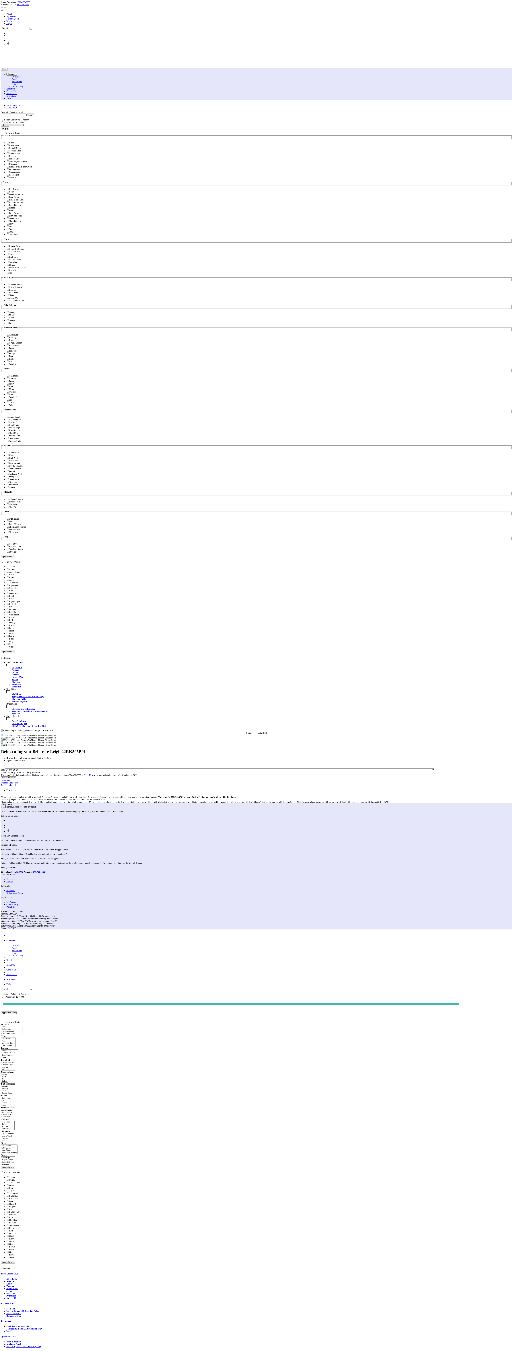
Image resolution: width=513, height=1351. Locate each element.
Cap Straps (13, 544)
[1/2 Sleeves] (9, 1146)
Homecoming (15, 164)
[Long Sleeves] (9, 1150)
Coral (11, 625)
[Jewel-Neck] (7, 1129)
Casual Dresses (15, 148)
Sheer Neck (14, 479)
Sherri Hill (16, 687)
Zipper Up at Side (16, 300)
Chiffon (12, 378)
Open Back (14, 262)
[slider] (461, 1004)
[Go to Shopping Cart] (2, 7)
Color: (4, 772)
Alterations (11, 979)
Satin (11, 394)
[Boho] (8, 1041)
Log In (9, 23)
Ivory (11, 628)
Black (11, 639)
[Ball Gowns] (8, 1039)
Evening (12, 156)
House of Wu (18, 677)
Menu (4, 69)
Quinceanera (14, 172)
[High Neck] (7, 1126)
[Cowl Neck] (7, 1122)
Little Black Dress (16, 200)
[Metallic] (4, 1077)
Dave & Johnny (19, 721)
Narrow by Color (12, 562)
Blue (11, 591)
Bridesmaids (14, 145)
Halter (11, 455)
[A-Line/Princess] (7, 1134)
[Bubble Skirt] (9, 1051)
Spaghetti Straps (16, 549)
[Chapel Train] (7, 1115)
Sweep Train (14, 435)
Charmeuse (14, 376)
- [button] (8, 665)
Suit (10, 226)
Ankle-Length (15, 417)
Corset (12, 254)
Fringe (12, 353)
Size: (3, 770)
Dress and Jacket (16, 194)
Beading (12, 337)
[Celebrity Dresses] (9, 1053)
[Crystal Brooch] (7, 1093)
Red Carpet (14, 175)
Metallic (12, 315)
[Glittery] (4, 1074)
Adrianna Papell (19, 723)
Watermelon (14, 615)
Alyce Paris (17, 667)
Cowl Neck (14, 452)
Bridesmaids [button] (11, 704)
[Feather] (6, 1103)
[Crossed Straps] (8, 1065)
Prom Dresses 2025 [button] (14, 662)
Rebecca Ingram (19, 701)
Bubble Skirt (14, 246)
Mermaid (13, 504)
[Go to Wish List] (5, 7)
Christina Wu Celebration (23, 709)
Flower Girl (14, 159)
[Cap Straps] (8, 1158)
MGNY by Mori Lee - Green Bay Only (29, 726)
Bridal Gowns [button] (12, 689)
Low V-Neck (14, 463)
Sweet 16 (13, 177)
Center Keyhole (15, 251)
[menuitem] (259, 14)
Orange (12, 623)
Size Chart (5, 780)
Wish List (10, 14)
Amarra (15, 670)
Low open (13, 292)
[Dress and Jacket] (8, 1043)
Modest (12, 208)
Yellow (12, 567)
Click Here (89, 775)
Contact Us (11, 879)
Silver (11, 644)
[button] (11, 74)
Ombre (12, 320)
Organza (12, 392)
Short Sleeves (15, 529)
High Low (13, 257)
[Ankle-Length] (7, 1110)
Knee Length (14, 430)
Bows (11, 340)
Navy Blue (13, 593)
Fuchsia (12, 612)
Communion (14, 153)
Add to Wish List (8, 778)
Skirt (11, 224)
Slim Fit (12, 507)
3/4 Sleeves (14, 521)
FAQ (8, 984)
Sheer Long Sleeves (17, 527)
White (11, 647)
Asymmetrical (15, 419)
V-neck (12, 487)
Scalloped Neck (15, 474)
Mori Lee (16, 682)
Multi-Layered (15, 259)
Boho (11, 192)
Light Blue (13, 585)
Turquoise (13, 583)
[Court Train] (7, 1117)
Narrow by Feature (13, 133)
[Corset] (9, 1057)
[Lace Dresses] (8, 1045)
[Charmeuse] (6, 1098)
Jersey (11, 384)
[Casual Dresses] (11, 1031)
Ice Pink (12, 604)
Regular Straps (15, 546)
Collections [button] (11, 940)
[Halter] (7, 1124)
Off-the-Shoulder (16, 466)
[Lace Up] (8, 1067)
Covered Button (16, 284)
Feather (12, 348)
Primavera (16, 684)
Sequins (12, 364)
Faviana (15, 675)
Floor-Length (14, 427)
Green (11, 575)
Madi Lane (17, 694)
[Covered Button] (8, 1062)
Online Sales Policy (9, 783)
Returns (9, 881)
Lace (11, 356)
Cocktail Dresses (16, 151)
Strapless (13, 482)
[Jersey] (6, 1105)
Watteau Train (15, 441)
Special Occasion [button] (13, 716)
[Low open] (8, 1069)
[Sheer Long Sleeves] (9, 1152)
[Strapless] (8, 1164)
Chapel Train (14, 422)
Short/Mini (13, 433)
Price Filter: (10, 122)
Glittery (12, 312)
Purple (12, 596)
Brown (12, 636)
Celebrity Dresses (16, 249)
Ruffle (11, 359)
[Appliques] (7, 1086)
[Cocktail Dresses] (11, 1034)
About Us (10, 890)
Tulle (11, 405)
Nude (11, 631)
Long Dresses (15, 205)
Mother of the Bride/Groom (20, 167)
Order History (12, 904)
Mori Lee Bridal (19, 699)
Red (11, 620)
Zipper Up (13, 298)
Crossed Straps (15, 287)
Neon (11, 318)
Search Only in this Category (16, 120)
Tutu (11, 232)
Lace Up (12, 290)
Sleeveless (13, 532)
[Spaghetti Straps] (8, 1162)
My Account (11, 16)
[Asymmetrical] (7, 1112)
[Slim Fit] (7, 1141)
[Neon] (4, 1079)
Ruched (12, 270)
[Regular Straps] (8, 1160)
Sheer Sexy (14, 218)
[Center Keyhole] (9, 1055)
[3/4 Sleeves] (9, 1148)
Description (11, 790)
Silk (10, 400)
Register (9, 21)
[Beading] (7, 1088)
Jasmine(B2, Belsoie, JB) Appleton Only (30, 711)
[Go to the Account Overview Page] (2, 10)
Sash (11, 361)
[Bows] (7, 1091)
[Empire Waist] (7, 1136)
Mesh (11, 389)
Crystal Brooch (15, 343)
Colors (15, 672)
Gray (11, 641)
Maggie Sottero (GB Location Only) (28, 696)
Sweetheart (13, 485)
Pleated (12, 265)
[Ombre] (4, 1081)
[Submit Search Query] (31, 989)
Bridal (11, 143)
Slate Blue (13, 588)
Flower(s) (13, 351)
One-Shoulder (15, 468)
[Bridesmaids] (11, 1029)
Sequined (13, 397)
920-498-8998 (24, 2)
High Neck (13, 458)
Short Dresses (15, 221)
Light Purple (14, 601)
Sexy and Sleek (15, 216)
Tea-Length (14, 438)
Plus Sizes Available (17, 267)
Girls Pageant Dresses (18, 161)
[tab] (259, 674)
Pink (11, 607)
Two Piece (13, 234)
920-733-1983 (23, 4)
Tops (11, 229)
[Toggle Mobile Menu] (2, 931)
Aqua (11, 580)
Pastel (11, 323)
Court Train (14, 425)
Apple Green (14, 572)
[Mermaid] (7, 1138)
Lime (11, 577)
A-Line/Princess (16, 499)
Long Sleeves (15, 524)
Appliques (13, 335)
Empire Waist (14, 502)
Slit (10, 273)
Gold (11, 633)
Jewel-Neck (14, 460)
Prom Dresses (15, 169)
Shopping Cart (12, 19)
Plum (11, 617)
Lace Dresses (14, 197)
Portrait (12, 471)
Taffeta (12, 402)
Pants (11, 210)
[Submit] (31, 29)
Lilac (11, 599)
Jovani (15, 679)
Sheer (11, 295)
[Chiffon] (6, 1100)
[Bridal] (11, 1027)
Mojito (12, 569)
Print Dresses (14, 213)
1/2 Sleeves (14, 519)
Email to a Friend (8, 785)
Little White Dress (16, 202)
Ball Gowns (14, 189)
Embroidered (14, 345)
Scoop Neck (14, 476)
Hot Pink (13, 609)
